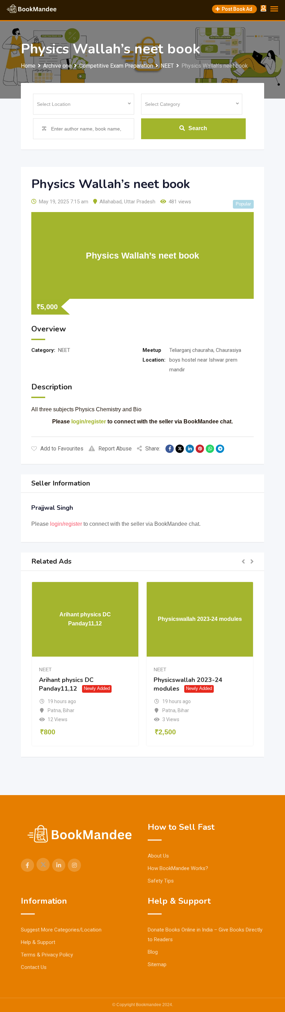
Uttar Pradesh (139, 202)
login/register (88, 421)
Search (197, 128)
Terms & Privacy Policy (47, 955)
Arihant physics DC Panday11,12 (66, 684)
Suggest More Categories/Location (61, 930)
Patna (54, 710)
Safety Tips (161, 881)
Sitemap (157, 964)
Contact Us (34, 967)
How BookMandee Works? (178, 868)
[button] (243, 562)
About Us (158, 856)
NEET (64, 350)
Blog (153, 952)
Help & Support (38, 942)
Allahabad (110, 202)
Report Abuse (115, 448)
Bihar (68, 710)
